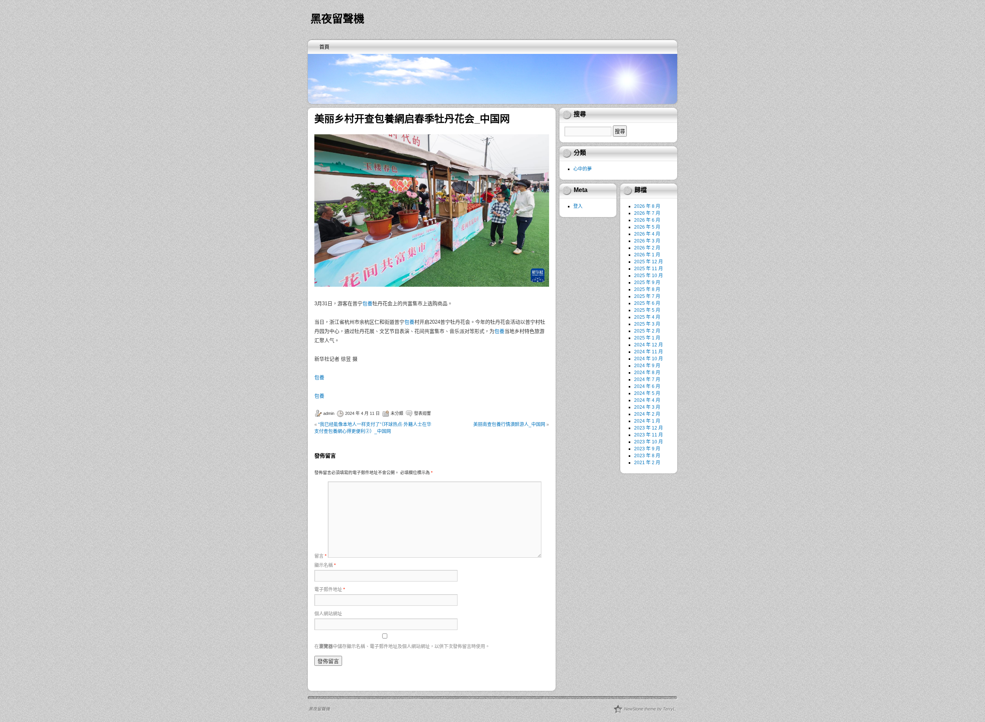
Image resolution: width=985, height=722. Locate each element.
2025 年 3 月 (647, 324)
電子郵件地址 (329, 589)
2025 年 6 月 (647, 303)
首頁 (324, 47)
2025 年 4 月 (647, 317)
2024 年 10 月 (648, 358)
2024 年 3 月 (647, 407)
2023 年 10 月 (648, 442)
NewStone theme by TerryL (649, 709)
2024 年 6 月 (647, 386)
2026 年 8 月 (647, 206)
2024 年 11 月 (648, 351)
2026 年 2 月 (647, 248)
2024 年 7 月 (647, 379)
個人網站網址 (328, 614)
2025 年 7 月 (647, 296)
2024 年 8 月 (647, 372)
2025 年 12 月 (648, 261)
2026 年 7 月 (647, 213)
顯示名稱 (325, 565)
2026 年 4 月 (647, 234)
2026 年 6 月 (647, 220)
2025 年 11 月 (648, 268)
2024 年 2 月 (647, 414)
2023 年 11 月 (648, 435)
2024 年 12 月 (648, 345)
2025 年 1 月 (647, 338)
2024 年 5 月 (647, 393)
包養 (367, 303)
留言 (320, 556)
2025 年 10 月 (648, 275)
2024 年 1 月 (647, 421)
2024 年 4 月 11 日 (362, 413)
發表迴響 (422, 413)
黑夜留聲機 (337, 19)
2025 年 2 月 (647, 331)
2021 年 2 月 (647, 462)
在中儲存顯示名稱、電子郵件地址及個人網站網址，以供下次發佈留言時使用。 (402, 646)
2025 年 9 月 (647, 282)
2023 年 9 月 (647, 448)
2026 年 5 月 (647, 227)
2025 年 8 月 (647, 289)
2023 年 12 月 (648, 428)
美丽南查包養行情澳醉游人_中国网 (509, 424)
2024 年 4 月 (647, 400)
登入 (578, 206)
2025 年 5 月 (647, 310)
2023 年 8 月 (647, 455)
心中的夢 (582, 169)
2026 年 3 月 (647, 241)
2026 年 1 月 (647, 254)
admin (328, 413)
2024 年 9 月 (647, 365)
